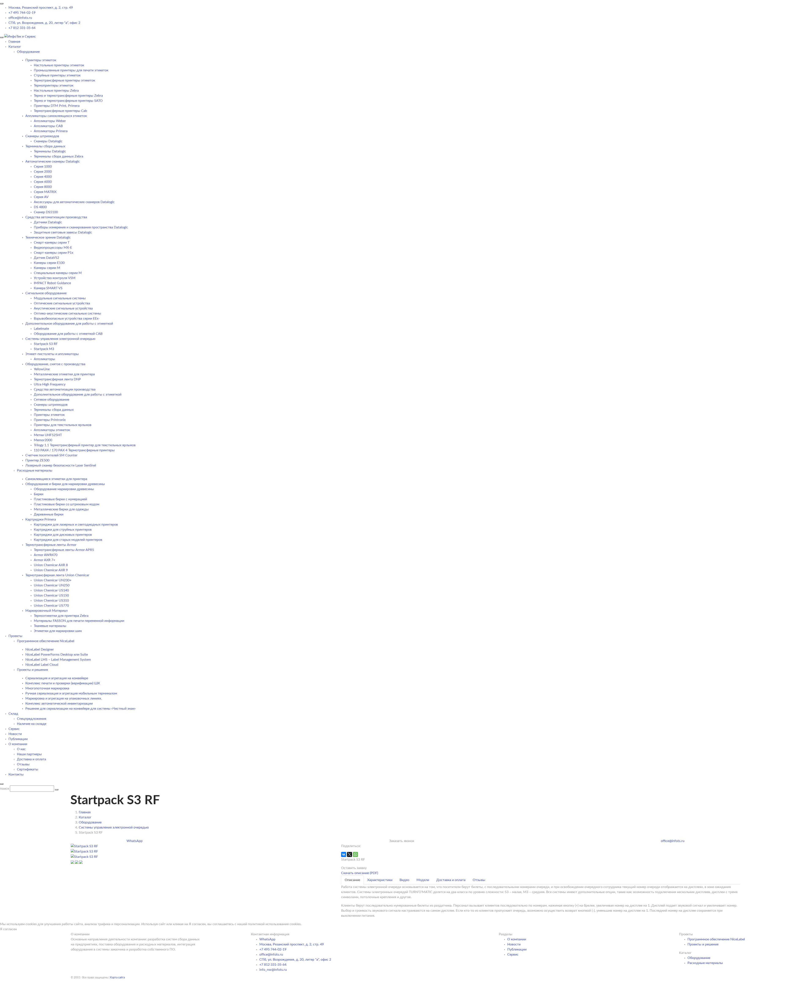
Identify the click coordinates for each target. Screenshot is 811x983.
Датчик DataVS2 (46, 257)
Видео (404, 880)
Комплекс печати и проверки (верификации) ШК (62, 683)
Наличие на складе (31, 723)
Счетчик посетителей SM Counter (51, 455)
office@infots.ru (20, 17)
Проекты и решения (702, 944)
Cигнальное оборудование (46, 293)
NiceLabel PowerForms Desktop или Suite (56, 654)
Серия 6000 (43, 181)
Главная (14, 41)
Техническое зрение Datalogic (48, 237)
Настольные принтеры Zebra (56, 90)
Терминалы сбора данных (45, 146)
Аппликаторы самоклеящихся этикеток (56, 116)
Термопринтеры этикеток (53, 85)
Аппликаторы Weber (50, 121)
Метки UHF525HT (48, 435)
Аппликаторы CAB (48, 126)
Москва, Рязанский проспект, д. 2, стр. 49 (40, 7)
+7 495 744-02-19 (21, 12)
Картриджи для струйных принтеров (63, 529)
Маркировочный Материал (46, 610)
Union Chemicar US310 (51, 600)
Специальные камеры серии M (58, 273)
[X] (349, 854)
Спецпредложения (31, 718)
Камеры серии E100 (49, 262)
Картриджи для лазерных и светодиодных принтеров (76, 524)
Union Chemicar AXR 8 (51, 565)
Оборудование (698, 958)
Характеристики (379, 880)
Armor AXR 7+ (44, 560)
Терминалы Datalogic (50, 151)
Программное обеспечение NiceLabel (716, 939)
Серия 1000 (43, 166)
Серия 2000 (43, 171)
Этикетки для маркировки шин (58, 631)
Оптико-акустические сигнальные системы (67, 313)
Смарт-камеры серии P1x (53, 252)
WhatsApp (135, 841)
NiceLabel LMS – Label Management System (58, 659)
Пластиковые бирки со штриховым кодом (66, 504)
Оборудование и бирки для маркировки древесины (65, 484)
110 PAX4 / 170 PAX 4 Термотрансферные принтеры (74, 450)
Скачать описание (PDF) (359, 873)
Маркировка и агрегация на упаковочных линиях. (63, 698)
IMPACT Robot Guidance (52, 283)
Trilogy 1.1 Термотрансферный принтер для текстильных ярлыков (85, 445)
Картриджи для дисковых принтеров (63, 534)
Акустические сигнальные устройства (63, 308)
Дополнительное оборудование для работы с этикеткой (69, 323)
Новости (15, 734)
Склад (13, 713)
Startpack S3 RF (46, 344)
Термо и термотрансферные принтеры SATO (68, 100)
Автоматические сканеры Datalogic (52, 161)
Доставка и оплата (31, 759)
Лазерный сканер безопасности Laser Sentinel (60, 465)
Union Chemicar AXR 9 (51, 570)
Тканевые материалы (50, 626)
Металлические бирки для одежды (61, 509)
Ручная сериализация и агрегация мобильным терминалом (71, 693)
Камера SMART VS (48, 288)
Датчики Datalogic (48, 222)
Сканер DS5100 (46, 212)
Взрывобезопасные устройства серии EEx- (67, 318)
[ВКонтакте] (343, 854)
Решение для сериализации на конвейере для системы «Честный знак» (80, 708)
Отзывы (23, 764)
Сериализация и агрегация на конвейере (56, 678)
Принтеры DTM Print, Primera (57, 105)
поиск (4, 788)
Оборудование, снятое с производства (55, 364)
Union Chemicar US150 (51, 595)
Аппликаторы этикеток (52, 430)
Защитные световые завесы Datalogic (63, 232)
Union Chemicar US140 (51, 590)
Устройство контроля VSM (54, 278)
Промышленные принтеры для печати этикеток (71, 70)
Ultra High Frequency (49, 384)
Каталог (14, 46)
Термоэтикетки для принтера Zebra (61, 615)
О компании (17, 744)
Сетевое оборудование (51, 399)
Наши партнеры (29, 754)
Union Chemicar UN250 (51, 585)
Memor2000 (43, 440)
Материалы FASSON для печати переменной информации (79, 620)
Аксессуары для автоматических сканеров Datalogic (74, 202)
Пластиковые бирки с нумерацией (60, 499)
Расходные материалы (705, 963)
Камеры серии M (47, 268)
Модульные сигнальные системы (60, 298)
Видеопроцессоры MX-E (53, 247)
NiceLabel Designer (39, 649)
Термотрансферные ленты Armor (50, 544)
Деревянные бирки (48, 514)
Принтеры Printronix (50, 420)
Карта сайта (117, 977)
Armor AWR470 (45, 555)
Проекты (15, 636)
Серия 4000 (43, 176)
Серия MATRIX (45, 192)
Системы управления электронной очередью (60, 338)
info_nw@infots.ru (273, 969)
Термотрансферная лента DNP (57, 379)
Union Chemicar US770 (51, 605)
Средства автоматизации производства (56, 217)
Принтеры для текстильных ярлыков (62, 425)
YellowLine (42, 369)
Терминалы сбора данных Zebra (58, 156)
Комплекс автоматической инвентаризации (59, 703)
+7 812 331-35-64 (21, 28)
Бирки (38, 494)
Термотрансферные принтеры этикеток (64, 80)
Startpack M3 (44, 349)
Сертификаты (27, 769)
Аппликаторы (44, 359)
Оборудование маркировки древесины (64, 489)
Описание (352, 880)
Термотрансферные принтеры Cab (60, 111)
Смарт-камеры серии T (51, 242)
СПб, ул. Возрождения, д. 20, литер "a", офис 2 (44, 22)
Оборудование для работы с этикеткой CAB (68, 333)
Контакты (16, 774)
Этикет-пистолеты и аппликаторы (52, 354)
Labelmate (41, 328)
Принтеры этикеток (40, 60)
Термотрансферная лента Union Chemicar (57, 575)
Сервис (14, 729)
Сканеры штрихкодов (42, 136)
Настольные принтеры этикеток (59, 65)
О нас (21, 749)
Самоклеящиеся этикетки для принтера (56, 479)
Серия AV (41, 197)
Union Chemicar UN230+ (52, 580)
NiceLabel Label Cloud (41, 664)
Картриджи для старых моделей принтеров (68, 539)
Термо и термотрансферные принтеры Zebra (68, 95)
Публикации (18, 739)
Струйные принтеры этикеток (57, 75)
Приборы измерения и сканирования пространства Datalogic (81, 227)
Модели (422, 880)
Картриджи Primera (40, 519)
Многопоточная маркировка (47, 688)
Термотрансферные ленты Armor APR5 (64, 550)
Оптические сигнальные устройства (62, 303)
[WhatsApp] (355, 854)
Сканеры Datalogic (48, 141)
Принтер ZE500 (37, 460)
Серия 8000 (43, 186)
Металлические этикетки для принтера (64, 374)
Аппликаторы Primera (51, 131)
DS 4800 (40, 207)
